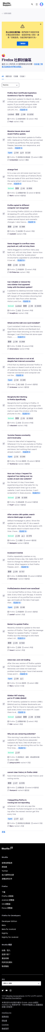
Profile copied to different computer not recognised (18, 206)
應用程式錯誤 (22, 576)
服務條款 (5, 1017)
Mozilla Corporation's (15, 996)
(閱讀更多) (24, 110)
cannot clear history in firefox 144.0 (22, 772)
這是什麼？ (6, 954)
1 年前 (21, 122)
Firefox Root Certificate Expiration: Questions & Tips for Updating (22, 94)
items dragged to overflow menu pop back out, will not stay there (21, 245)
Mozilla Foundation (13, 998)
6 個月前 (27, 579)
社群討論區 (7, 13)
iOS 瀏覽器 (6, 904)
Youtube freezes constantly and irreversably (18, 436)
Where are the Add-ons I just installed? (23, 323)
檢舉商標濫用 (7, 863)
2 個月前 (27, 464)
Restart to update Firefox (18, 624)
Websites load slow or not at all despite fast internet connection (21, 360)
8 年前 (27, 349)
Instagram (10, 990)
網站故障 (21, 502)
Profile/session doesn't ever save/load (23, 588)
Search (32, 4)
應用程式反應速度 (24, 157)
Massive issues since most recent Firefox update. (18, 132)
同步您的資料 (7, 962)
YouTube (6, 990)
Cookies (5, 1025)
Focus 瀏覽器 (7, 908)
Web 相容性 (22, 461)
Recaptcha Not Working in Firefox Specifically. (17, 398)
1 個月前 (26, 387)
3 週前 (26, 160)
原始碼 (4, 867)
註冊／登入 (6, 950)
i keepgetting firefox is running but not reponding (18, 801)
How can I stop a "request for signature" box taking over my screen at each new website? (19, 476)
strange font (12, 170)
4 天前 (22, 686)
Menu (36, 4)
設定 (19, 310)
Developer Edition (9, 921)
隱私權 (4, 1021)
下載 (3, 892)
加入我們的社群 (8, 875)
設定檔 (20, 231)
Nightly (5, 933)
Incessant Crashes (15, 553)
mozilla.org (6, 1013)
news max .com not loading (18, 660)
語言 (3, 979)
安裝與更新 (22, 119)
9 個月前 (23, 196)
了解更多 (22, 44)
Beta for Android (9, 929)
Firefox (12, 119)
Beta (4, 925)
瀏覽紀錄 (21, 788)
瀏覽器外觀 (22, 193)
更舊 (3, 832)
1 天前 (23, 615)
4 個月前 (23, 505)
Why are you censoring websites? (21, 734)
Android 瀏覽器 (8, 900)
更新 (19, 647)
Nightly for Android (10, 937)
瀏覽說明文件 (7, 879)
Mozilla (7, 848)
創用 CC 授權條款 (36, 1005)
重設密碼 (5, 958)
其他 (19, 346)
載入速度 (21, 384)
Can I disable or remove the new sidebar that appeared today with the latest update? (19, 284)
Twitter (5, 871)
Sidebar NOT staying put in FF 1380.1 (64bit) (16, 696)
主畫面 (20, 540)
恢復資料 (21, 269)
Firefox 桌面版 (7, 896)
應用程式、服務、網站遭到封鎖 (28, 757)
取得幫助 (5, 966)
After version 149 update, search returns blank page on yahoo (21, 515)
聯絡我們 (5, 1029)
